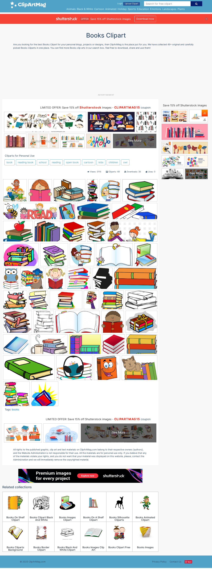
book (10, 162)
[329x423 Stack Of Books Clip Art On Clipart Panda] (96, 232)
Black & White (85, 9)
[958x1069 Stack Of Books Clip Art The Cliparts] (38, 301)
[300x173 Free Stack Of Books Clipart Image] (93, 212)
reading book (26, 162)
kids (101, 162)
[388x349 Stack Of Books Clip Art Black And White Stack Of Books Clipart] (15, 301)
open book (72, 162)
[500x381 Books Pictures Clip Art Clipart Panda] (74, 369)
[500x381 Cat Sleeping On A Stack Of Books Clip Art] (139, 369)
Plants (181, 9)
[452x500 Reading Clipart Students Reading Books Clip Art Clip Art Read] (112, 323)
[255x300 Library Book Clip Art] (110, 191)
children (113, 162)
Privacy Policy (159, 561)
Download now (145, 18)
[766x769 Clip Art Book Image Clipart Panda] (44, 395)
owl (125, 162)
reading (56, 162)
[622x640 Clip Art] (16, 395)
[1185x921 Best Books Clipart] (141, 323)
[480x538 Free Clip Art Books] (146, 256)
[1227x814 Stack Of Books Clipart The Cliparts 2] (66, 301)
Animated (110, 9)
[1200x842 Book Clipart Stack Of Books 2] (85, 346)
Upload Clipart (131, 3)
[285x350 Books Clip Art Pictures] (44, 323)
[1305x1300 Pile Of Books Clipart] (79, 280)
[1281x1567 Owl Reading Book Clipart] (55, 280)
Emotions (155, 9)
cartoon (88, 162)
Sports (132, 9)
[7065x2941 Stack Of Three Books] (134, 212)
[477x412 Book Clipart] (16, 346)
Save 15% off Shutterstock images (185, 105)
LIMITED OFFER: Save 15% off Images (75, 107)
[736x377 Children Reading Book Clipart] (38, 212)
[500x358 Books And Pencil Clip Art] (141, 346)
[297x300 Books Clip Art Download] (114, 346)
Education (143, 9)
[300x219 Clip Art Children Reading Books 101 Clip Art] (20, 256)
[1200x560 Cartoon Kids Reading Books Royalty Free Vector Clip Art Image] (132, 232)
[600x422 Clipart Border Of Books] (114, 256)
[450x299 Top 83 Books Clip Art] (141, 301)
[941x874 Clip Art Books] (54, 256)
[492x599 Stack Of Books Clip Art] (102, 280)
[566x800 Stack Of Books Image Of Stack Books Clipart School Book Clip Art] (91, 301)
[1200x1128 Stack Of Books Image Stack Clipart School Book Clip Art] (112, 301)
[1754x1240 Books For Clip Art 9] (140, 191)
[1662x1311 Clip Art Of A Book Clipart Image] (69, 191)
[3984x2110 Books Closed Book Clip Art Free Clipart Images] (29, 369)
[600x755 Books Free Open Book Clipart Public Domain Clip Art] (10, 212)
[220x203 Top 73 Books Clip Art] (47, 232)
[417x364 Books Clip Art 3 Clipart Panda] (17, 323)
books (15, 409)
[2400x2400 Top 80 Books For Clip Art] (73, 232)
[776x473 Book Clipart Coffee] (49, 346)
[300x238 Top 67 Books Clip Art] (18, 232)
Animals (71, 9)
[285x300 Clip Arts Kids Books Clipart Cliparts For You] (82, 256)
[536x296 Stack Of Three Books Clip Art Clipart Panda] (135, 280)
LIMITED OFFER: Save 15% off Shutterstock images (78, 419)
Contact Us (175, 561)
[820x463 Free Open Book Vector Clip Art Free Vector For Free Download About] (78, 323)
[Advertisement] (106, 72)
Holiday (122, 9)
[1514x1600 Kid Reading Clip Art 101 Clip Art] (15, 191)
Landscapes (169, 9)
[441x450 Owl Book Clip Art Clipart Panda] (32, 280)
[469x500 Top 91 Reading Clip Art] (40, 191)
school (43, 162)
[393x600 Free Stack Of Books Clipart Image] (11, 280)
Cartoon (99, 9)
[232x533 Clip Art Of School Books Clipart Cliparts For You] (92, 191)
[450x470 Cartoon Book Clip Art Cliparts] (107, 369)
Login (119, 3)
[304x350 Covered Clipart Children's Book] (67, 212)
